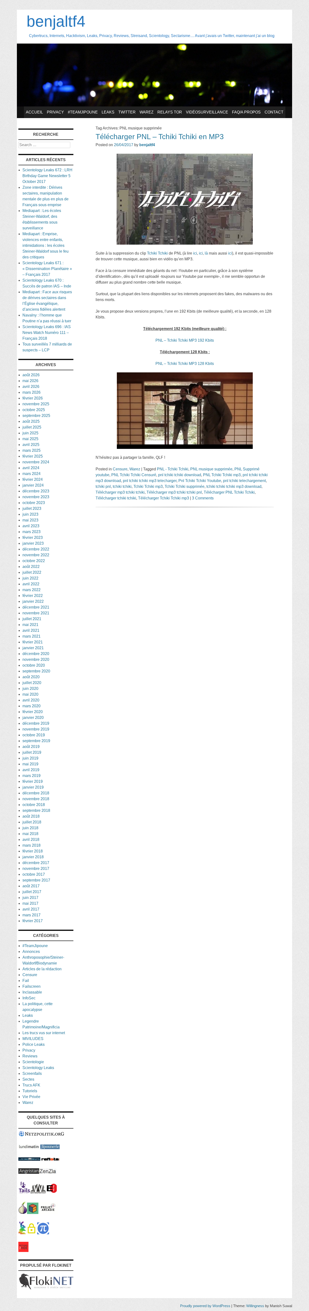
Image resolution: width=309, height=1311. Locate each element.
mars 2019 (31, 776)
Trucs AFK (31, 1085)
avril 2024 (30, 468)
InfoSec (28, 998)
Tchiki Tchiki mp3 (148, 486)
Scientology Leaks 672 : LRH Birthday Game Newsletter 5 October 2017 (47, 176)
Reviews (29, 1056)
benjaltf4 (56, 21)
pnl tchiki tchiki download (179, 475)
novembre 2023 (35, 497)
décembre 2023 (35, 491)
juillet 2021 (31, 619)
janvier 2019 (33, 787)
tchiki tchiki (122, 486)
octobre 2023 (33, 503)
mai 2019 (30, 764)
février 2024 (32, 479)
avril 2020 (30, 700)
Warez (147, 112)
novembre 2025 (35, 404)
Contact (274, 112)
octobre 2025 (33, 410)
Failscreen (31, 986)
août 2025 (31, 421)
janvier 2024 (33, 485)
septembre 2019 (36, 741)
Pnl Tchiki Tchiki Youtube (199, 481)
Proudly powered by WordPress (205, 1306)
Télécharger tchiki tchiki (116, 498)
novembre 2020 (35, 659)
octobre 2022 (33, 561)
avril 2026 (30, 386)
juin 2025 (30, 433)
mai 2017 (30, 903)
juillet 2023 (31, 508)
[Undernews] (29, 1159)
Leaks (108, 112)
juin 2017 (30, 898)
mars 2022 (31, 590)
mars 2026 (31, 392)
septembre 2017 (36, 880)
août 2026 (31, 375)
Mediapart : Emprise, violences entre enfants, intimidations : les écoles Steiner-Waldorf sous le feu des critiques (45, 245)
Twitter (127, 112)
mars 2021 (31, 636)
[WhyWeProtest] (38, 1192)
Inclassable (32, 992)
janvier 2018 (33, 857)
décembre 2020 (35, 654)
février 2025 (32, 456)
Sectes (28, 1079)
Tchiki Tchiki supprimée (184, 486)
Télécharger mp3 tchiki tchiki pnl (174, 492)
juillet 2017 (31, 892)
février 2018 (32, 851)
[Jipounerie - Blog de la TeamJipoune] (50, 1148)
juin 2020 (30, 688)
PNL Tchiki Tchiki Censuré (133, 475)
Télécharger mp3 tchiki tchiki (120, 492)
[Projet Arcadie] (48, 1213)
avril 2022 (30, 584)
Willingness (255, 1306)
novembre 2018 (35, 799)
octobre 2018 (33, 805)
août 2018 (31, 816)
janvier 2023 (33, 543)
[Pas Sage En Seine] (22, 1233)
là (206, 253)
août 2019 (31, 747)
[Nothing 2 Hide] (23, 1251)
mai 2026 (30, 381)
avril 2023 (30, 526)
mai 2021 (30, 625)
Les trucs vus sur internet (43, 1033)
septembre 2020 (36, 671)
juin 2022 (30, 578)
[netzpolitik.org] (41, 1135)
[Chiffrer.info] (31, 1233)
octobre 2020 (33, 665)
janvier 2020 (33, 718)
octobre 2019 (33, 735)
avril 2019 (30, 770)
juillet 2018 (31, 822)
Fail (25, 981)
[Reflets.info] (50, 1159)
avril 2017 (30, 909)
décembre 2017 (35, 863)
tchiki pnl (103, 486)
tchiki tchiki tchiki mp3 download (233, 486)
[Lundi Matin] (28, 1148)
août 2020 (31, 677)
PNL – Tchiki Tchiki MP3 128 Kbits (184, 364)
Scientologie (33, 1062)
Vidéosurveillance (207, 112)
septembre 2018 (36, 810)
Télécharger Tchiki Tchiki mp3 (163, 498)
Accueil (34, 112)
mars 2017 (31, 915)
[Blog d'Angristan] (28, 1172)
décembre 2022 (35, 549)
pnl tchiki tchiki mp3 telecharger (149, 481)
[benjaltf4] (154, 105)
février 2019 (32, 781)
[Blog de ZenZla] (47, 1172)
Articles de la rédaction (42, 969)
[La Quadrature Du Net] (43, 1233)
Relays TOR (169, 112)
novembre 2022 (35, 555)
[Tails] (24, 1192)
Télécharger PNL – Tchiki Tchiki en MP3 (160, 137)
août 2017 (31, 886)
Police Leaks (33, 1044)
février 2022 (32, 596)
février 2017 (32, 921)
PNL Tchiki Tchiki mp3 (222, 475)
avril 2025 (30, 445)
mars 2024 (31, 474)
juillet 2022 (31, 572)
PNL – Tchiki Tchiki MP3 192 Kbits (184, 340)
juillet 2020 (31, 683)
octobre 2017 (33, 874)
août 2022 (31, 567)
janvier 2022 (33, 601)
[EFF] (52, 1192)
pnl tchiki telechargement (244, 481)
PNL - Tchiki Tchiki (172, 469)
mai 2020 (30, 694)
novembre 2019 (35, 729)
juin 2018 (30, 828)
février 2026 (32, 398)
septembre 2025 (36, 416)
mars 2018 (31, 845)
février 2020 (32, 712)
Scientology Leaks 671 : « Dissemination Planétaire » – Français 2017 (47, 269)
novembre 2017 (35, 868)
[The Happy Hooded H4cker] (32, 1213)
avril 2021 (30, 630)
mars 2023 (31, 532)
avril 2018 (30, 839)
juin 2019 (30, 758)
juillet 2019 (31, 752)
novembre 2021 (35, 613)
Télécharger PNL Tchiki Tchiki (229, 492)
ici (195, 253)
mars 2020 (31, 706)
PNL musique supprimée (211, 469)
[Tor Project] (22, 1213)
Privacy (55, 112)
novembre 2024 (35, 462)
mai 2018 (30, 834)
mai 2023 (30, 520)
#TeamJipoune (83, 112)
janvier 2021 (33, 648)
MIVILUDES (32, 1039)
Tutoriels (29, 1091)
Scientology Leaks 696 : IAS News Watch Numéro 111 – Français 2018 (46, 332)
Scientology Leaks (38, 1068)
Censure (120, 469)
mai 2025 (30, 439)
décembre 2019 (35, 723)
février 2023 (32, 537)
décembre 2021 (35, 607)
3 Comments (203, 498)
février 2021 (32, 642)
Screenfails (32, 1073)
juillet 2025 (31, 427)
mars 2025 (31, 450)
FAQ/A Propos (246, 112)
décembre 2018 (35, 793)
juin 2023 (30, 514)
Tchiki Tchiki (157, 253)
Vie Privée (31, 1097)
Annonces (31, 951)
